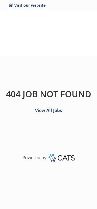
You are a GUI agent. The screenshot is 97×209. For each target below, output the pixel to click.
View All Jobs (48, 110)
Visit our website (30, 5)
